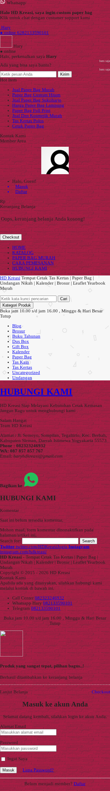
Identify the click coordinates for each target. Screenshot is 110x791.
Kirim (64, 74)
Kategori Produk (16, 305)
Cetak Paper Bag (28, 126)
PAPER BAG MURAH (33, 257)
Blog (16, 325)
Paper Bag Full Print (31, 110)
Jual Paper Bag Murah (33, 89)
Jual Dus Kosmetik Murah (37, 115)
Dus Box (20, 341)
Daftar (80, 783)
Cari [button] (63, 299)
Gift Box (20, 346)
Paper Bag (22, 356)
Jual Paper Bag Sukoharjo (36, 100)
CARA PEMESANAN (33, 263)
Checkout (10, 237)
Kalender (21, 351)
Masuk (8, 770)
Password (9, 742)
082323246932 (49, 597)
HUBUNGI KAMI (29, 268)
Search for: (10, 540)
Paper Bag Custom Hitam (36, 94)
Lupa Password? (38, 770)
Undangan (22, 377)
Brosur (18, 331)
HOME (19, 247)
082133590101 (57, 603)
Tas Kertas (22, 367)
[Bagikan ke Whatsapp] (31, 485)
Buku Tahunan (26, 336)
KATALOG (23, 252)
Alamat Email (13, 726)
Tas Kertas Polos (28, 120)
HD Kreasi (10, 277)
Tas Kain (20, 362)
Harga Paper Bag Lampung (38, 105)
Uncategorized (26, 372)
